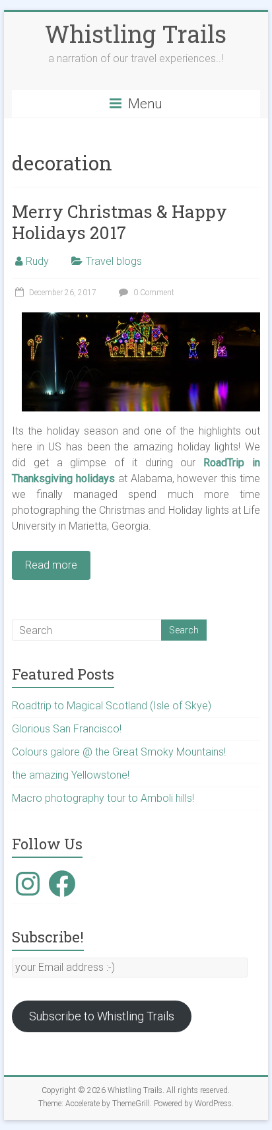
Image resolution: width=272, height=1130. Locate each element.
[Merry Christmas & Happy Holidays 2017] (141, 318)
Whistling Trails (135, 34)
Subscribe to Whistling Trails (101, 1016)
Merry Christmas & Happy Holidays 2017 (119, 222)
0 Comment (152, 292)
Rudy (37, 261)
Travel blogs (114, 261)
